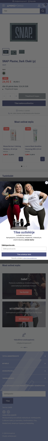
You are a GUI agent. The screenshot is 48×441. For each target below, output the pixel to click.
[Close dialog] (46, 182)
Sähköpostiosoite (8, 245)
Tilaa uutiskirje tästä (24, 254)
